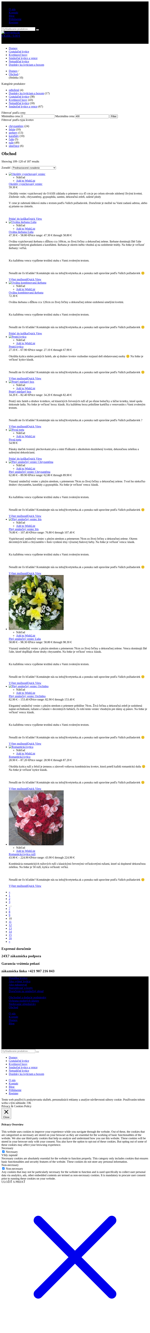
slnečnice (14, 145)
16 (10, 938)
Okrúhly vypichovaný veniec (25, 184)
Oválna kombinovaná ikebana (26, 292)
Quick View (35, 218)
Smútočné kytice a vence (23, 106)
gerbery (13, 132)
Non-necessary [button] (10, 1165)
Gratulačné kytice (19, 96)
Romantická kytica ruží (22, 854)
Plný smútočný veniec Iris (24, 529)
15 (10, 935)
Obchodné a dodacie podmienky (27, 997)
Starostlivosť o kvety (21, 987)
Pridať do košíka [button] (18, 218)
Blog (11, 1023)
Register (13, 22)
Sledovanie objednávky (22, 1004)
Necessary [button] (7, 1148)
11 (10, 921)
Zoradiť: (6, 167)
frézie (12, 129)
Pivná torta (15, 439)
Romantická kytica (19, 756)
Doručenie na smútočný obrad (26, 991)
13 (10, 928)
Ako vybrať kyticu (19, 981)
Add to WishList (25, 180)
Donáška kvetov (18, 978)
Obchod (13, 74)
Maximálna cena (64, 116)
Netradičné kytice (19, 103)
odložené (14, 90)
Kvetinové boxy (18, 99)
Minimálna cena (10, 116)
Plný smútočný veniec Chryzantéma (29, 471)
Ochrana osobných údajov (24, 1000)
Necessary (12, 1151)
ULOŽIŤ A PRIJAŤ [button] (13, 1181)
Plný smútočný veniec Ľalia (25, 638)
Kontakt (13, 1016)
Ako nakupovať (18, 984)
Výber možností (18, 279)
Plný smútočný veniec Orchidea (27, 696)
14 (10, 931)
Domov (13, 71)
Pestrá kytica (16, 346)
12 (10, 925)
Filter (113, 116)
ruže (11, 142)
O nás (12, 1013)
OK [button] (29, 1102)
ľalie (11, 139)
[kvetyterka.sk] (10, 32)
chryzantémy (16, 126)
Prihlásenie (15, 19)
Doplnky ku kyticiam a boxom (26, 93)
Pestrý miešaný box (20, 391)
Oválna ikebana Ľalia (21, 231)
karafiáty (14, 136)
